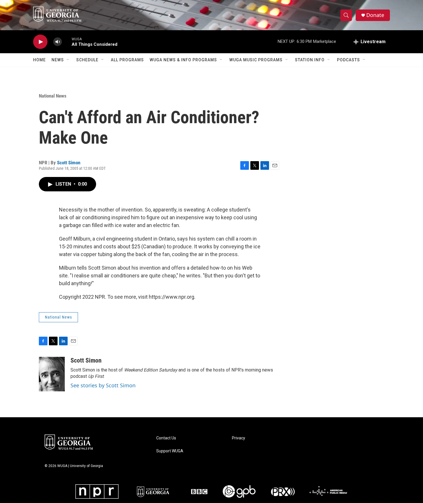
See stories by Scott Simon (103, 385)
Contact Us (166, 438)
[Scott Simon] (52, 374)
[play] (40, 42)
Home (39, 60)
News (58, 60)
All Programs (127, 60)
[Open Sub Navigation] (68, 60)
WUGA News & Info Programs (183, 60)
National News (52, 96)
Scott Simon (68, 162)
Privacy (238, 438)
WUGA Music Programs (256, 60)
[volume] (57, 41)
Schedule (87, 60)
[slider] (67, 42)
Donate (375, 15)
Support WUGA (169, 451)
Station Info (310, 60)
